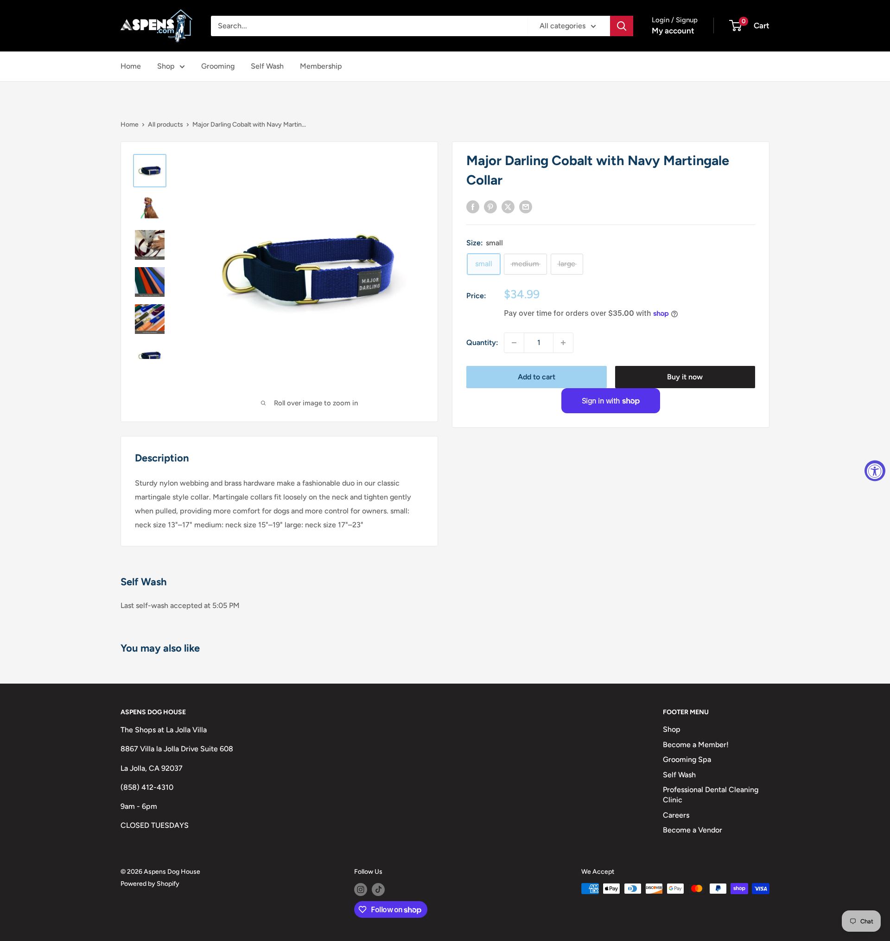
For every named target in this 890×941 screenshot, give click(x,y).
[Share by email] (525, 206)
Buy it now (685, 376)
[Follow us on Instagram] (360, 889)
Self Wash (267, 66)
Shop (166, 66)
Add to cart (536, 376)
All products (165, 124)
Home (131, 66)
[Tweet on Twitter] (508, 206)
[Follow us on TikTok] (378, 889)
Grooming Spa (687, 759)
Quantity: (482, 342)
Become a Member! (696, 744)
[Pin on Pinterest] (490, 206)
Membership (321, 66)
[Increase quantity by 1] (563, 342)
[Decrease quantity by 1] (514, 342)
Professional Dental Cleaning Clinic (710, 794)
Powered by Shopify (150, 884)
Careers (676, 815)
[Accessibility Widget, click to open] (875, 470)
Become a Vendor (692, 830)
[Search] (621, 26)
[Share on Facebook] (472, 206)
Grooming (218, 66)
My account (673, 30)
